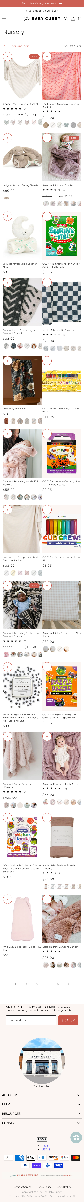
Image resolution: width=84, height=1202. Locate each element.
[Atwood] (6, 122)
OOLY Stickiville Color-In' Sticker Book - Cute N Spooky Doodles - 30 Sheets (22, 868)
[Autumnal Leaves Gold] (13, 421)
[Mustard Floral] (80, 887)
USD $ (42, 1139)
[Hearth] (41, 421)
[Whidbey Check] (27, 421)
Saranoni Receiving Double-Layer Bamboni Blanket (22, 635)
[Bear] (41, 346)
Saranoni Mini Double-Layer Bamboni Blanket (19, 332)
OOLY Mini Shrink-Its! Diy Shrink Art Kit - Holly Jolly (61, 265)
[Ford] (41, 573)
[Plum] (60, 887)
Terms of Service (22, 1187)
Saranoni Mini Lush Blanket (58, 185)
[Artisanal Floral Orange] (6, 421)
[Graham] (66, 125)
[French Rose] (46, 965)
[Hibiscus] (73, 965)
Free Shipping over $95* (42, 11)
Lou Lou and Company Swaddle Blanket (60, 106)
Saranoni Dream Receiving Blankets (18, 786)
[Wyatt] (46, 125)
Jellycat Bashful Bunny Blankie (20, 185)
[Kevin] (60, 125)
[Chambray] (80, 802)
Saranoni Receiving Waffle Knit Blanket (21, 483)
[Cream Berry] (60, 348)
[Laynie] (80, 125)
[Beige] (6, 198)
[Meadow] (66, 649)
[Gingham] (46, 649)
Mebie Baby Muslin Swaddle (58, 330)
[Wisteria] (41, 497)
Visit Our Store (42, 1086)
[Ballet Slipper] (46, 203)
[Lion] (34, 346)
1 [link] (16, 984)
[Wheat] (13, 497)
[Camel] (66, 203)
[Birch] (66, 965)
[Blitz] (27, 122)
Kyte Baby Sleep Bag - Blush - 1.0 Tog (22, 948)
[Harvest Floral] (73, 348)
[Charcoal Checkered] (46, 348)
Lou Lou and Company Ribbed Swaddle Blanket (20, 559)
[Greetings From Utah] (34, 421)
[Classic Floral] (20, 421)
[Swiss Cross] (27, 346)
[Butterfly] (53, 649)
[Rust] (66, 887)
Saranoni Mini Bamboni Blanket (60, 946)
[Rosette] (6, 497)
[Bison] (20, 122)
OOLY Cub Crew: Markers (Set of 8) (61, 559)
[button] (4, 18)
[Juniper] (53, 965)
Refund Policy (63, 1187)
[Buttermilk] (60, 203)
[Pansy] (20, 654)
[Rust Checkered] (73, 887)
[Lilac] (34, 805)
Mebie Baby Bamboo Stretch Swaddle (58, 867)
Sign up (68, 1020)
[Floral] (60, 649)
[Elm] (20, 497)
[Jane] (27, 573)
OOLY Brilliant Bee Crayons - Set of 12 (61, 410)
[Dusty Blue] (53, 887)
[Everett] (73, 125)
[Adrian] (6, 573)
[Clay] (80, 203)
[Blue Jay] (34, 497)
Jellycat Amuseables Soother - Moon (20, 265)
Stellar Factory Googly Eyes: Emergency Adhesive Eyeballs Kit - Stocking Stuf (20, 717)
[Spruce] (80, 965)
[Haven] (20, 573)
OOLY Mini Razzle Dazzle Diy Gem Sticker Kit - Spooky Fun (59, 716)
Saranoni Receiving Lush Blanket (61, 784)
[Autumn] (13, 122)
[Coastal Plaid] (53, 348)
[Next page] (68, 984)
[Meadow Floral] (80, 348)
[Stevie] (34, 573)
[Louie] (53, 125)
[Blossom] (60, 802)
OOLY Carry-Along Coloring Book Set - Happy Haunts (61, 483)
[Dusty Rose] (46, 887)
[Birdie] (13, 573)
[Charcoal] (73, 203)
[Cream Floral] (66, 348)
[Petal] (20, 346)
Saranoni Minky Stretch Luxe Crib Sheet (61, 635)
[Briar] (41, 122)
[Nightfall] (13, 346)
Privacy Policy (43, 1187)
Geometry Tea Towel (14, 408)
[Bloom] (53, 203)
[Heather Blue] (13, 805)
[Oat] (20, 805)
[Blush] (34, 122)
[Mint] (27, 805)
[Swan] (27, 497)
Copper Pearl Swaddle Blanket (20, 104)
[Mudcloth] (6, 346)
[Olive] (60, 965)
